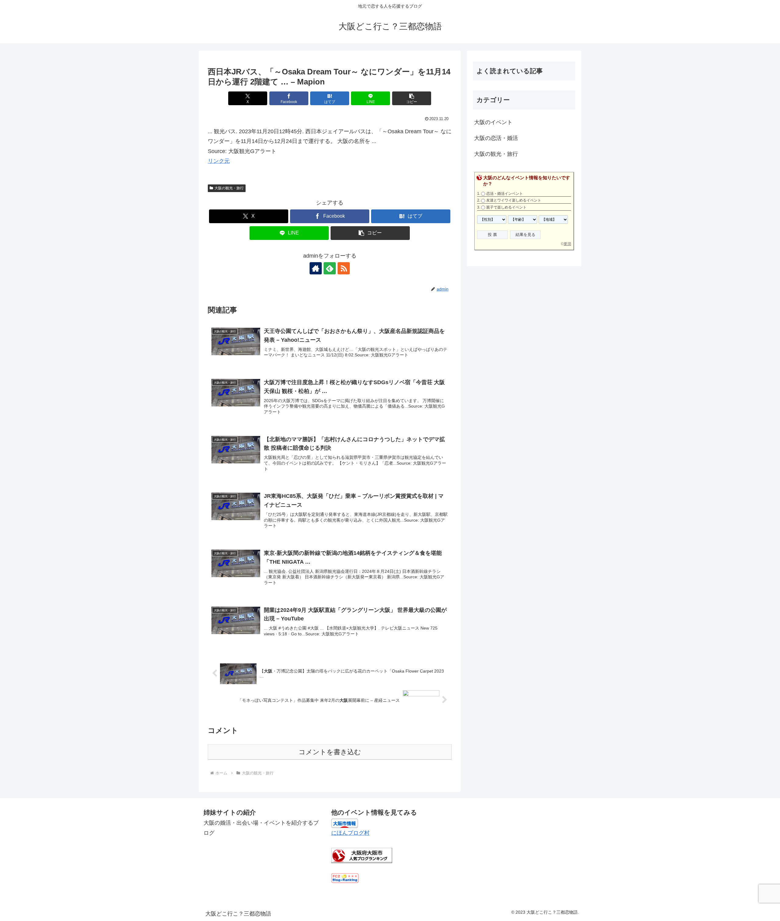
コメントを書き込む (330, 752)
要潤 (567, 244)
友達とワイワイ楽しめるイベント (513, 200)
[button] (411, 98)
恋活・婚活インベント (504, 193)
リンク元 (219, 161)
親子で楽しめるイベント (506, 207)
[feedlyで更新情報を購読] (330, 268)
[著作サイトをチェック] (316, 268)
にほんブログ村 (350, 833)
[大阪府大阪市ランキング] (361, 855)
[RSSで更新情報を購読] (344, 268)
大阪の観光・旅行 (229, 188)
